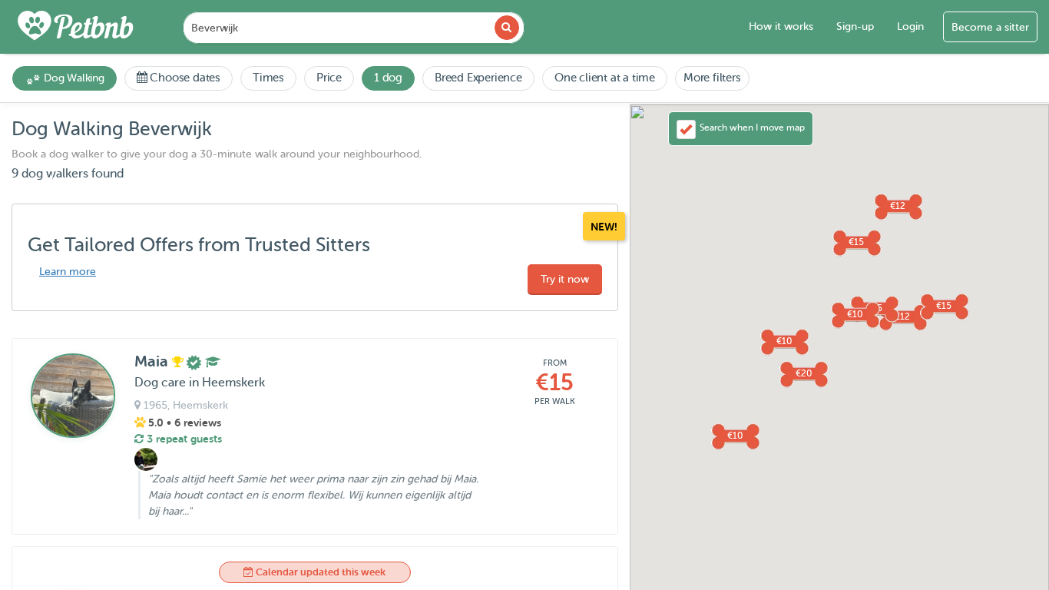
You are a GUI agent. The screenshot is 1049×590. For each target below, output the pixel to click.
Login (910, 26)
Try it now (565, 279)
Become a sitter (990, 27)
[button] (856, 242)
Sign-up (855, 26)
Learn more (67, 271)
